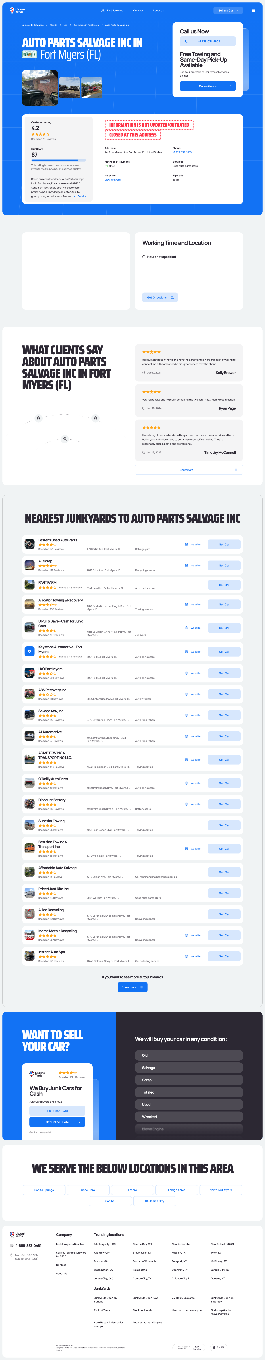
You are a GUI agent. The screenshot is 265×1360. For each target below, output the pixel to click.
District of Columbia (144, 1261)
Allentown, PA (102, 1252)
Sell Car (224, 544)
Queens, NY (218, 1278)
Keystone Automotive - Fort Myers (60, 649)
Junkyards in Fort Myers (86, 24)
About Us (158, 10)
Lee (65, 24)
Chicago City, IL (181, 1278)
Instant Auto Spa (51, 951)
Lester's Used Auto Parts (57, 539)
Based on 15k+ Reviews (71, 1077)
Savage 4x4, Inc (50, 710)
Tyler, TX (216, 1252)
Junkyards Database (33, 24)
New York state (181, 1244)
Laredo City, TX (220, 1269)
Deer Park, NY (180, 1269)
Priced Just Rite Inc (53, 888)
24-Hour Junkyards (183, 1298)
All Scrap (45, 561)
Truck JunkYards (142, 1310)
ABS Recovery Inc (52, 689)
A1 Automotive (50, 731)
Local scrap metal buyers (147, 1322)
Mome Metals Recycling (57, 930)
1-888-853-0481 (28, 1245)
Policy (59, 1350)
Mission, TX (178, 1252)
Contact (138, 10)
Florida (53, 24)
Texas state (140, 1269)
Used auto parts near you (187, 1310)
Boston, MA (101, 1261)
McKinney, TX (219, 1261)
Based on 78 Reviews (43, 139)
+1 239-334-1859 (182, 152)
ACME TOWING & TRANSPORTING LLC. (55, 755)
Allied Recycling (51, 909)
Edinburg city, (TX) (105, 1244)
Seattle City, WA (142, 1244)
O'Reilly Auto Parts (53, 778)
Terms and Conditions (117, 1348)
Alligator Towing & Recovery (60, 600)
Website (196, 544)
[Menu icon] (253, 10)
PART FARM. (48, 582)
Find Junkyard (115, 10)
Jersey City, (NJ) (103, 1278)
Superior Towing (51, 820)
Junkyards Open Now (145, 1298)
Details (82, 196)
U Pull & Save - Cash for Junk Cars (60, 623)
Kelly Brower (226, 372)
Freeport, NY (179, 1261)
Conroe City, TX (142, 1278)
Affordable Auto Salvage (57, 867)
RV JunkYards (102, 1310)
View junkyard (113, 180)
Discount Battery (51, 799)
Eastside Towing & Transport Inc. (52, 844)
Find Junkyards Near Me (70, 1244)
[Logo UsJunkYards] (37, 1074)
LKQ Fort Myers (50, 668)
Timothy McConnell (220, 452)
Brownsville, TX (142, 1252)
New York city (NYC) (222, 1244)
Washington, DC (103, 1269)
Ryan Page (227, 408)
